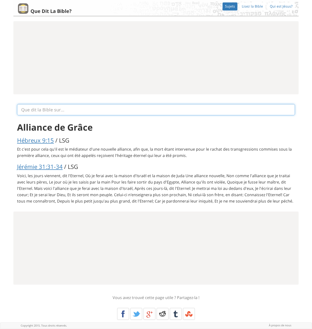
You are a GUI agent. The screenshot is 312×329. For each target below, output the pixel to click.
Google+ (149, 314)
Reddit (162, 314)
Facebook (123, 314)
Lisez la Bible (252, 6)
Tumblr (176, 314)
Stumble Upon (189, 314)
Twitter (136, 314)
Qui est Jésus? (281, 6)
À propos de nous (280, 325)
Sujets (230, 6)
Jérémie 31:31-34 (40, 167)
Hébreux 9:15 (35, 140)
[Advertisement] (156, 58)
